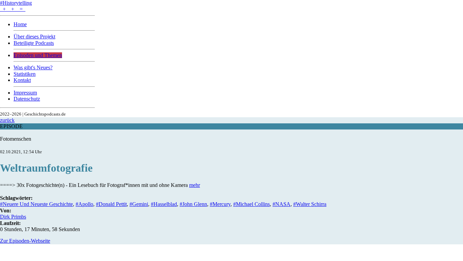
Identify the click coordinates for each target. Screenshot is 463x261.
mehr (194, 185)
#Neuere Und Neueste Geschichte (36, 204)
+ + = (12, 9)
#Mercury (220, 204)
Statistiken (25, 74)
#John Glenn (193, 204)
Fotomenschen (15, 139)
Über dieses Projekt (34, 36)
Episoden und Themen (38, 55)
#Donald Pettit (111, 204)
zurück (7, 120)
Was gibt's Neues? (33, 67)
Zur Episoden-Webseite (25, 241)
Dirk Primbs (13, 217)
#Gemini (138, 204)
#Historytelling (16, 3)
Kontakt (22, 80)
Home (20, 24)
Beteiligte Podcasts (34, 43)
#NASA (281, 204)
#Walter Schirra (309, 204)
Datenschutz (27, 99)
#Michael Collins (251, 204)
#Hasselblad (164, 204)
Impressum (25, 92)
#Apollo (84, 204)
